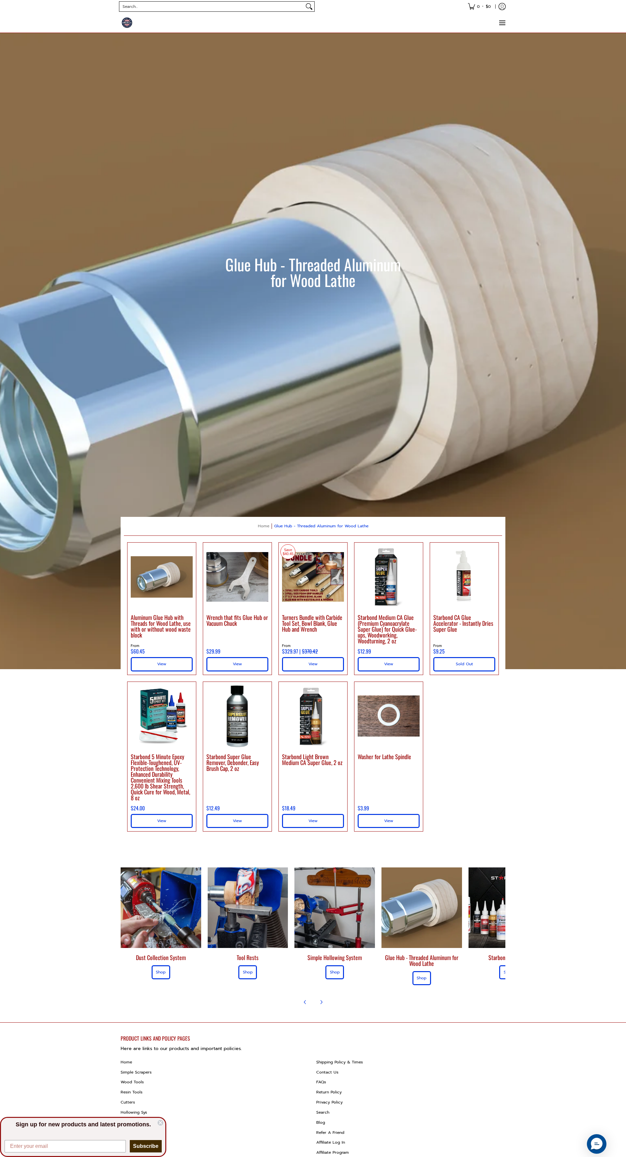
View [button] (161, 664)
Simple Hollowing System (334, 957)
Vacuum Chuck (135, 1132)
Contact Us (327, 1072)
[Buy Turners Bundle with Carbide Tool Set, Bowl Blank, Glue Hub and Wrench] (313, 577)
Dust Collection (136, 1142)
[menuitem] (479, 6)
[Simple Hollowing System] (334, 907)
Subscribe (145, 1146)
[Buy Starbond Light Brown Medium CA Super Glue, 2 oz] (313, 716)
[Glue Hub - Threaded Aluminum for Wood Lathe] (421, 907)
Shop (161, 972)
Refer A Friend (330, 1132)
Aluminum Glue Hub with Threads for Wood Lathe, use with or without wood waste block (161, 626)
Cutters (128, 1102)
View (237, 664)
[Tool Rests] (248, 907)
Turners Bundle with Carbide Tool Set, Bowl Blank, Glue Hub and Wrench (312, 623)
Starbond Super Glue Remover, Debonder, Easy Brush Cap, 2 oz (232, 762)
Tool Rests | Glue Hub (142, 1122)
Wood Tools (132, 1082)
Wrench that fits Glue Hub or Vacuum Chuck (237, 620)
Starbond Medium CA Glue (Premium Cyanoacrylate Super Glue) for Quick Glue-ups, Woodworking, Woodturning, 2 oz (387, 629)
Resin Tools (131, 1092)
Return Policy (329, 1092)
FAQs (321, 1082)
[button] (596, 1144)
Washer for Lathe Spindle (384, 756)
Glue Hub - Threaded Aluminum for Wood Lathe (321, 526)
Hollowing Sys (134, 1112)
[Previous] (305, 1002)
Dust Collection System (161, 957)
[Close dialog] (160, 1122)
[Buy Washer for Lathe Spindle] (389, 716)
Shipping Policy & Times (339, 1062)
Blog (320, 1122)
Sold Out (464, 664)
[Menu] (502, 23)
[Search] (309, 6)
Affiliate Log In (330, 1142)
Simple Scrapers (136, 1072)
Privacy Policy (329, 1102)
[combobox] (211, 6)
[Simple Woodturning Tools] (127, 23)
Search (322, 1112)
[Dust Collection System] (161, 907)
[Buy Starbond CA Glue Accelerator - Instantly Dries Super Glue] (464, 577)
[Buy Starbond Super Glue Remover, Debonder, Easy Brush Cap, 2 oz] (237, 716)
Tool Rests (248, 957)
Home (263, 526)
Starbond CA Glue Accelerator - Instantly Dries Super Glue (463, 623)
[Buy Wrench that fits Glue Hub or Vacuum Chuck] (237, 577)
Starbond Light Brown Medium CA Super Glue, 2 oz (312, 759)
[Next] (321, 1002)
